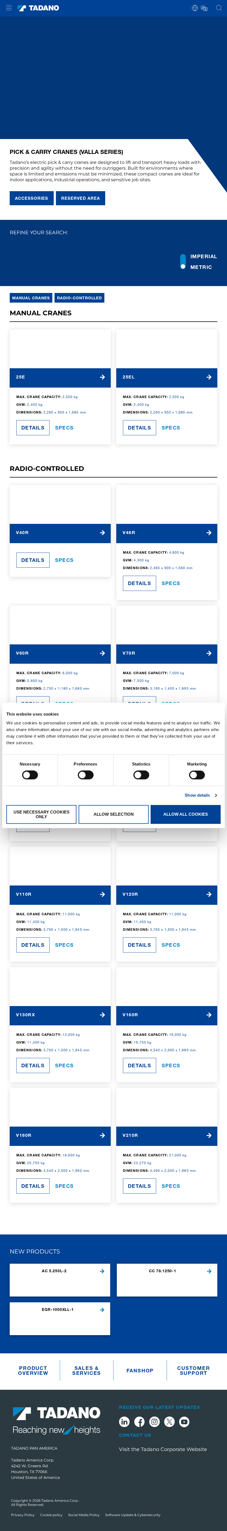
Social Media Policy (84, 1515)
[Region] (195, 7)
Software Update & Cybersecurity (133, 1515)
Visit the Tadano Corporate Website (163, 1449)
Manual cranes (31, 297)
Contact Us (135, 1435)
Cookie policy (51, 1515)
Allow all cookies (185, 814)
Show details (197, 795)
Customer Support (193, 1370)
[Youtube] (184, 1422)
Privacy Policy (23, 1515)
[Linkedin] (124, 1422)
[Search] (219, 8)
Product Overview (33, 1370)
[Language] (204, 7)
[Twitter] (169, 1422)
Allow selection (114, 814)
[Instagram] (154, 1422)
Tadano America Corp (60, 1500)
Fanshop (140, 1370)
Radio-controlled (79, 297)
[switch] (86, 775)
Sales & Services (86, 1370)
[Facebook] (139, 1422)
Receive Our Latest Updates (159, 1407)
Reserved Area (80, 198)
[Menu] (9, 8)
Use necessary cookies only (41, 814)
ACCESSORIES (31, 198)
